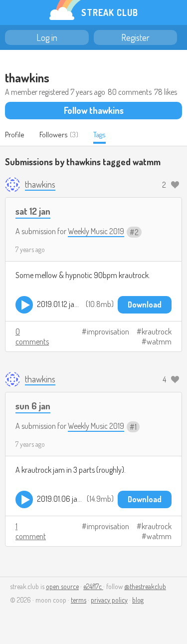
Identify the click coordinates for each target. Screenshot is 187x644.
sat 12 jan (32, 211)
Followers (53, 134)
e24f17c (93, 586)
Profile (14, 134)
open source (62, 586)
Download (145, 305)
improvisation (108, 331)
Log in (46, 37)
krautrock (157, 331)
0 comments (32, 336)
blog (138, 600)
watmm (159, 341)
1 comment (30, 531)
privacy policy (109, 600)
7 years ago (30, 249)
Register (135, 37)
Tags (99, 134)
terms (78, 600)
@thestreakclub (145, 586)
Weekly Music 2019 (96, 231)
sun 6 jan (32, 405)
